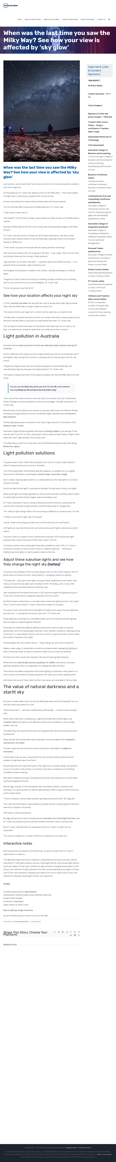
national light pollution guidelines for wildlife (36, 662)
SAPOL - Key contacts (104, 1154)
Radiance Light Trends (13, 425)
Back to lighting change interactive (18, 910)
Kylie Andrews (30, 891)
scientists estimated (19, 303)
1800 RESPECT (94, 80)
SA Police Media (95, 85)
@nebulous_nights (11, 446)
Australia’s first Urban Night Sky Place (59, 818)
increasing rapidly (51, 431)
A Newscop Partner (84, 1148)
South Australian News (21, 921)
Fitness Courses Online (98, 269)
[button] (109, 19)
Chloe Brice (18, 901)
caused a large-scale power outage (52, 474)
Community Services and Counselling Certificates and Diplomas (99, 199)
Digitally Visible (71, 1148)
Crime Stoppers (95, 105)
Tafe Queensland (96, 145)
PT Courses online (96, 281)
